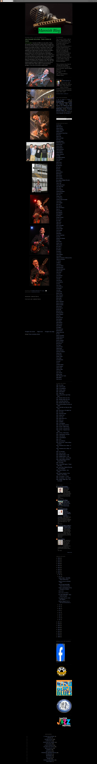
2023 (59, 563)
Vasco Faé (58, 371)
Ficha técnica (49, 745)
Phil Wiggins (58, 327)
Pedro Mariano (59, 322)
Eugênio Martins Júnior (60, 643)
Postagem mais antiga (49, 331)
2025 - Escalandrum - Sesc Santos (63, 477)
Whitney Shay (59, 374)
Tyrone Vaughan (59, 366)
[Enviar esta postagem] (46, 290)
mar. (60, 617)
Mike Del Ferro (59, 311)
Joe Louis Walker (59, 265)
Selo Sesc (64, 111)
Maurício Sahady (59, 304)
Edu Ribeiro (58, 215)
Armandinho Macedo (60, 157)
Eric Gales (58, 220)
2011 (59, 633)
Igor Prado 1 (58, 246)
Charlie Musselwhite (60, 191)
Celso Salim (58, 188)
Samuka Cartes (59, 346)
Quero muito (61, 591)
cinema (68, 99)
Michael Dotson (59, 307)
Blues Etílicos (59, 175)
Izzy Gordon (58, 252)
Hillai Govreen (59, 244)
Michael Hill (58, 309)
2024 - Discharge (59, 462)
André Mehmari (59, 151)
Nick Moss (58, 316)
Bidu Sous (58, 167)
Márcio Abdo (58, 298)
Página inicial (40, 331)
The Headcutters (59, 359)
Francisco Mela (59, 228)
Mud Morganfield (59, 312)
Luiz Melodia (58, 288)
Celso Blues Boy (59, 186)
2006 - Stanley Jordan (60, 390)
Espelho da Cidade (68, 102)
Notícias (59, 109)
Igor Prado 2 (58, 248)
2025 (59, 560)
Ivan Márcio (58, 251)
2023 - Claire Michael (60, 436)
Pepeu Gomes (59, 324)
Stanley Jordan (59, 356)
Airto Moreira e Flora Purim (61, 133)
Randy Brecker (59, 330)
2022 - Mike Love (59, 420)
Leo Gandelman (59, 282)
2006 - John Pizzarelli (60, 386)
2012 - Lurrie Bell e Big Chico (62, 401)
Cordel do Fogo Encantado (61, 199)
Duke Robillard (59, 214)
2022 (59, 565)
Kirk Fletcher (59, 277)
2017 (59, 622)
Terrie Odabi (58, 358)
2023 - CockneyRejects (61, 437)
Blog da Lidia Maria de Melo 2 (64, 525)
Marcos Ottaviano (60, 301)
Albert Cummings (59, 138)
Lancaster (58, 278)
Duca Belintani (59, 212)
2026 (59, 558)
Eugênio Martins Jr (66, 80)
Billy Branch (58, 173)
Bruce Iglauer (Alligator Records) (63, 180)
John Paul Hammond (60, 269)
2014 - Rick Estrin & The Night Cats (63, 410)
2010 (59, 634)
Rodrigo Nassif (59, 338)
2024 (59, 561)
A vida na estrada (60, 99)
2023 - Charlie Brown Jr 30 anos (62, 434)
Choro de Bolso (59, 193)
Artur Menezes (59, 159)
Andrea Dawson (59, 152)
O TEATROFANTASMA (62, 509)
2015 (59, 625)
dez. (60, 574)
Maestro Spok (59, 293)
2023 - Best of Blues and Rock (62, 424)
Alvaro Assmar (59, 144)
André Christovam (60, 149)
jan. (60, 619)
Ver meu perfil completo (62, 93)
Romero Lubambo (60, 340)
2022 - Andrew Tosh (60, 415)
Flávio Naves (59, 227)
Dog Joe (58, 209)
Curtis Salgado (59, 202)
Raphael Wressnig (60, 332)
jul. (59, 610)
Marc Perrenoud (59, 295)
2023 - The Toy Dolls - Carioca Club (63, 457)
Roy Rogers (58, 345)
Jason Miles (58, 256)
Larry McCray (59, 280)
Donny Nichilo (59, 210)
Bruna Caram (59, 181)
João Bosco (58, 264)
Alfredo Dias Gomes (60, 142)
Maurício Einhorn (59, 303)
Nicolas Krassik (59, 317)
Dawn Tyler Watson (60, 207)
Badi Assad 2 (59, 163)
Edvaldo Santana (59, 217)
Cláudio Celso (59, 196)
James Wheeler (59, 254)
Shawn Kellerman (59, 350)
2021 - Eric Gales (59, 411)
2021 (59, 567)
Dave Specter (59, 206)
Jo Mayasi (58, 262)
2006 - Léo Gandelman (61, 388)
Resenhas (58, 111)
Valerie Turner (59, 367)
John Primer (58, 272)
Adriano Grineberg (60, 129)
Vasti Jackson (59, 372)
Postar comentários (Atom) (34, 334)
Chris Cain (58, 194)
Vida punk (68, 113)
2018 (59, 573)
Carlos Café (58, 183)
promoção (68, 110)
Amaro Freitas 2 (59, 147)
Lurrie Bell (58, 290)
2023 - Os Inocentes (60, 451)
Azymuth (58, 160)
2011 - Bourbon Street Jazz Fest (63, 397)
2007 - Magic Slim (60, 393)
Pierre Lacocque (59, 329)
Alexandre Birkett (59, 141)
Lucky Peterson (59, 286)
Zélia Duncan (59, 379)
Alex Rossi (58, 139)
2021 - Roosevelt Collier (61, 413)
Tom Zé (57, 362)
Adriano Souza (59, 131)
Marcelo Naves (59, 296)
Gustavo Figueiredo (60, 235)
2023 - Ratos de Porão (61, 453)
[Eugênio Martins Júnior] (60, 661)
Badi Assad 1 (59, 162)
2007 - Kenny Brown (60, 391)
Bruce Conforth (59, 178)
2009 (59, 636)
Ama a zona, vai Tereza (63, 592)
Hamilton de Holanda (60, 238)
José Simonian (59, 275)
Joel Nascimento (59, 267)
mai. (60, 614)
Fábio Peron (58, 222)
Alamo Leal (58, 136)
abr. (60, 615)
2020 (59, 569)
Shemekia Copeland (60, 351)
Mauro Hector (59, 306)
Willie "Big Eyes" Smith (61, 375)
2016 (59, 623)
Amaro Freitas (59, 146)
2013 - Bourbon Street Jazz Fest (63, 402)
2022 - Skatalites (59, 421)
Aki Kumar (58, 134)
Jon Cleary (58, 273)
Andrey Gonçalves (60, 154)
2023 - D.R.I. (59, 439)
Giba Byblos (58, 233)
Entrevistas (60, 101)
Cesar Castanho (59, 189)
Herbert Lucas (59, 243)
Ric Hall (58, 333)
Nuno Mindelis (59, 319)
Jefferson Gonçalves (60, 259)
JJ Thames (58, 261)
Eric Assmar (58, 219)
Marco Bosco (59, 299)
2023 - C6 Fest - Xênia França (62, 432)
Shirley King (58, 353)
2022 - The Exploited (60, 423)
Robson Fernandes (60, 335)
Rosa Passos (59, 343)
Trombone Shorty (59, 364)
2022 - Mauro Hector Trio (61, 418)
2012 (59, 631)
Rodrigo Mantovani (60, 337)
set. (60, 606)
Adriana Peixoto (59, 128)
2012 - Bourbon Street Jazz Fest (63, 399)
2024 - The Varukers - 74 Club (62, 476)
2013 (59, 629)
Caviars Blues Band (60, 185)
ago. (60, 608)
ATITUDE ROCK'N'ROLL (63, 486)
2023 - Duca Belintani (60, 440)
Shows (68, 111)
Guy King (58, 236)
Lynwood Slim (59, 291)
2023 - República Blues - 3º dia (62, 456)
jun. (60, 612)
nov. (60, 576)
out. (60, 604)
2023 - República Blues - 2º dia (62, 454)
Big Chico (58, 168)
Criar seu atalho (59, 662)
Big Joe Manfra (59, 172)
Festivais (61, 104)
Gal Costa (58, 231)
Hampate (58, 239)
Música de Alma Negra (63, 500)
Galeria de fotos (67, 105)
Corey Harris (58, 201)
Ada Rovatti (58, 125)
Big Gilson (58, 170)
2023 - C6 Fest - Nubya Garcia (62, 426)
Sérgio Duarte (59, 348)
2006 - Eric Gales (59, 385)
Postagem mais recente (30, 331)
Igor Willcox (58, 249)
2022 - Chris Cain (59, 416)
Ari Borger (58, 155)
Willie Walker (59, 377)
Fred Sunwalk (59, 230)
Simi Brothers (59, 354)
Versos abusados (59, 113)
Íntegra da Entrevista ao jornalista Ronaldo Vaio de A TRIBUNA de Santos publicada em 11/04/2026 (64, 514)
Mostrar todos (69, 552)
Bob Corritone (59, 176)
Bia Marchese (59, 165)
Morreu (68, 107)
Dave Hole (58, 204)
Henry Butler (58, 241)
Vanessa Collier (59, 369)
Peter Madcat (59, 325)
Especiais (58, 102)
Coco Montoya (59, 197)
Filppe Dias (58, 223)
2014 (59, 627)
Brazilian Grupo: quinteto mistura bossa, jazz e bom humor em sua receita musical (66, 503)
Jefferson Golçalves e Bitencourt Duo (64, 257)
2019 (59, 571)
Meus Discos (61, 107)
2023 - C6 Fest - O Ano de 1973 (62, 428)
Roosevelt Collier (59, 341)
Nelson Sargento (59, 314)
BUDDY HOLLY (66, 488)
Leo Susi (58, 283)
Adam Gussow (59, 126)
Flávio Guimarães (60, 225)
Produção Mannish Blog (48, 752)
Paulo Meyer (58, 320)
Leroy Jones (58, 285)
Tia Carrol (58, 361)
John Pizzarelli (59, 270)
